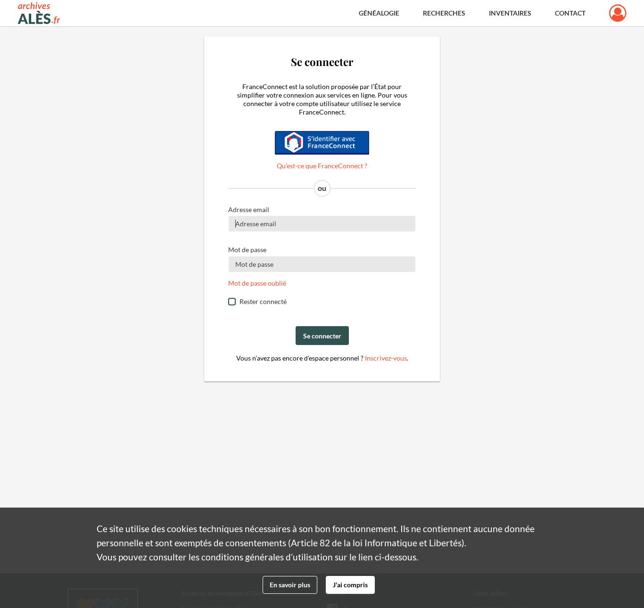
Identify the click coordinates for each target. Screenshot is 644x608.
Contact (570, 13)
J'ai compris (350, 585)
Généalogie (379, 13)
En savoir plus (290, 585)
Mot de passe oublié (257, 283)
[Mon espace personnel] (617, 13)
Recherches (444, 13)
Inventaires (510, 13)
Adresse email (248, 209)
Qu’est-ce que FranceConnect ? (322, 165)
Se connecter (322, 336)
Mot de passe (247, 249)
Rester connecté (263, 301)
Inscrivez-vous (386, 358)
